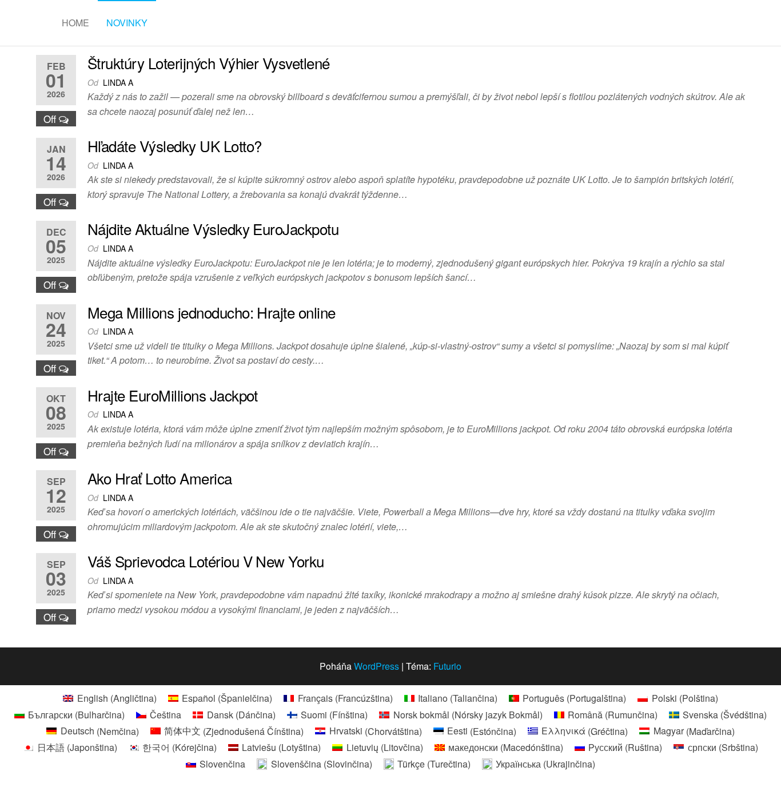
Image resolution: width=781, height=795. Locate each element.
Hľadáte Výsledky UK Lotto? (174, 145)
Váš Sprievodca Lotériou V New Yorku (205, 560)
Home (75, 22)
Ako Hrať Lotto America (159, 477)
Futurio (447, 666)
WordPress (376, 666)
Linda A (118, 82)
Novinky (127, 22)
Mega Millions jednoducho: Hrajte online (211, 312)
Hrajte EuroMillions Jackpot (172, 395)
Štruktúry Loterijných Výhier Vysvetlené (208, 62)
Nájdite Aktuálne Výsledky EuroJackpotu (212, 228)
